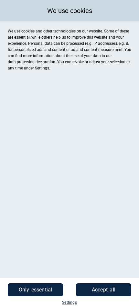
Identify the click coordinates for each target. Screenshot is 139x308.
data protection (21, 62)
